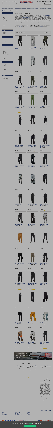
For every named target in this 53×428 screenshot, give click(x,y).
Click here (30, 423)
